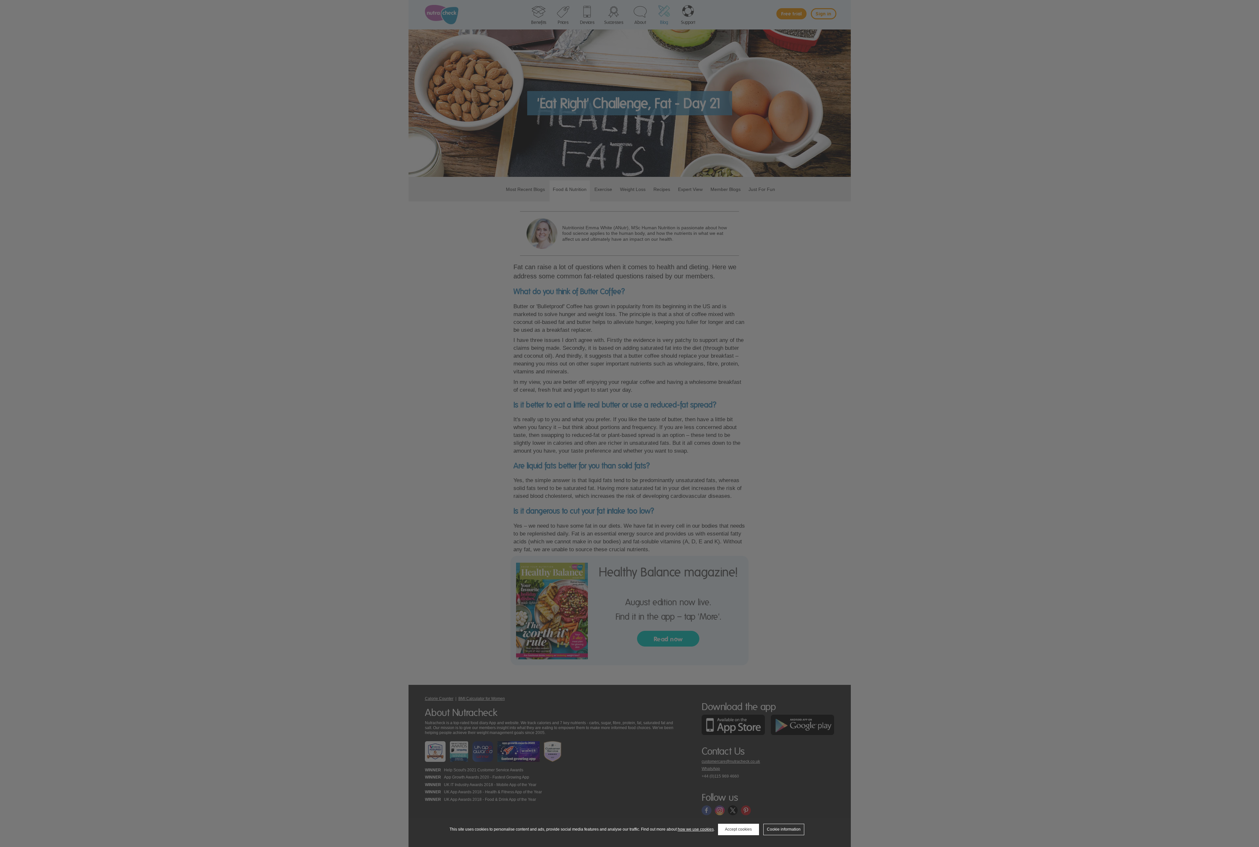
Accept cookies (738, 829)
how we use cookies (696, 829)
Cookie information (784, 829)
